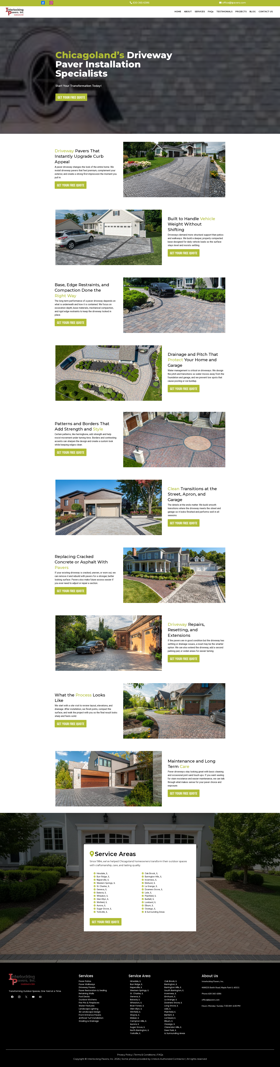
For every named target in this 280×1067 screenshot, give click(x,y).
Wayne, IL (135, 1014)
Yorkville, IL (135, 1033)
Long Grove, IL (171, 1005)
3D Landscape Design (89, 1011)
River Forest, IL (137, 1005)
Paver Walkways (87, 984)
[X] (26, 996)
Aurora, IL (134, 1024)
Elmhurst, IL (170, 996)
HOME (178, 11)
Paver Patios (85, 981)
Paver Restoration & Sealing (93, 990)
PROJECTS (241, 11)
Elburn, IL (168, 1021)
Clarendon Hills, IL (173, 1027)
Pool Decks (84, 996)
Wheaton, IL (136, 1002)
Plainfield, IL (170, 1011)
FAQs (211, 11)
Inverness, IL (170, 993)
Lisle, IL (167, 1008)
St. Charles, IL (136, 993)
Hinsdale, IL (135, 981)
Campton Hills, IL (138, 1021)
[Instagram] (19, 996)
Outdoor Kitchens (88, 999)
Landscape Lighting (88, 1008)
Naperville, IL (136, 987)
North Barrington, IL (139, 1030)
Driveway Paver (86, 987)
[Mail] (40, 996)
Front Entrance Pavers (90, 1014)
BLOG (253, 11)
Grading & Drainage (89, 1021)
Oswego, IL (169, 1024)
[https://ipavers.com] (15, 11)
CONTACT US (266, 11)
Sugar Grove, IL (137, 1027)
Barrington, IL (170, 984)
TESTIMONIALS (224, 11)
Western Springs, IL (139, 990)
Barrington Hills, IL (172, 987)
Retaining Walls (86, 993)
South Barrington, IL (174, 990)
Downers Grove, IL (173, 1002)
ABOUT (188, 11)
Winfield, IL (135, 1011)
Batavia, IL (135, 999)
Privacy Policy (124, 1054)
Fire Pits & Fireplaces (89, 1002)
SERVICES (200, 11)
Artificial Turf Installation (91, 1018)
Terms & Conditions (144, 1054)
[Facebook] (12, 996)
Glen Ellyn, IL (136, 1008)
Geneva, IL (135, 996)
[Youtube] (33, 996)
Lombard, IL (170, 1018)
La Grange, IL (170, 999)
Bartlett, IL (169, 1014)
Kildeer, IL (134, 1018)
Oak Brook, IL (170, 981)
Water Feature (86, 1005)
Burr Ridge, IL (136, 984)
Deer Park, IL (170, 1030)
